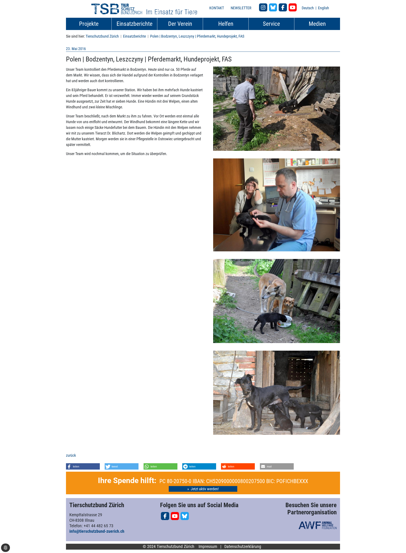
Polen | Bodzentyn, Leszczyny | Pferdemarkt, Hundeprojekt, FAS (197, 36)
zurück (71, 455)
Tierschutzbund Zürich (102, 36)
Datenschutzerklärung (242, 546)
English (323, 8)
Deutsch (308, 8)
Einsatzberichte (134, 36)
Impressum (208, 546)
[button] (83, 466)
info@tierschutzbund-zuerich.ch (96, 531)
